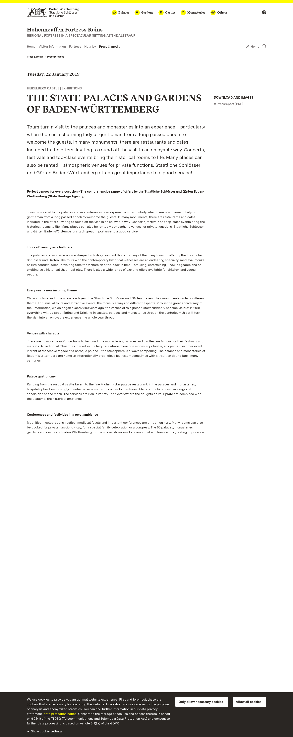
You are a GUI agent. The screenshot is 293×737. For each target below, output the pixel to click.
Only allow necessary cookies (201, 702)
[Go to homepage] (53, 12)
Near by (90, 46)
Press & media (109, 46)
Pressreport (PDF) (230, 104)
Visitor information (52, 46)
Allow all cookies (248, 702)
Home (31, 46)
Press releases (55, 56)
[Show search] (264, 46)
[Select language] (264, 12)
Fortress (75, 46)
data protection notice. (60, 714)
